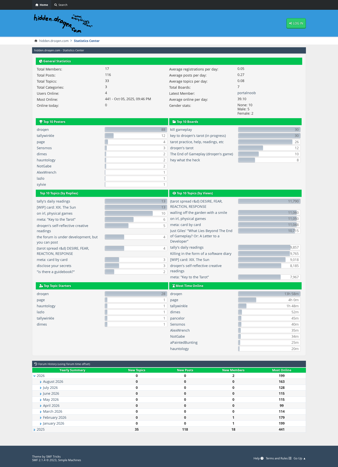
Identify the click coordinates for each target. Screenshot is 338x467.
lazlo (40, 178)
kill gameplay (181, 129)
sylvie (41, 184)
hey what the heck (185, 160)
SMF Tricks (53, 456)
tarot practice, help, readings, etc (197, 141)
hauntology (46, 160)
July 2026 (50, 387)
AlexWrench (46, 172)
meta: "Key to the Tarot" (56, 219)
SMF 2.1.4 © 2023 (44, 460)
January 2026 (53, 423)
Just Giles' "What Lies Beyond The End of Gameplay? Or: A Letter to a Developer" (201, 236)
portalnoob (246, 92)
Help (257, 458)
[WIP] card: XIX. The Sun (56, 207)
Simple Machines (69, 460)
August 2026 (53, 381)
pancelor (177, 318)
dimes (42, 154)
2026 (41, 375)
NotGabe (44, 166)
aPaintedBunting (184, 342)
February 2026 (54, 417)
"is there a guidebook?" (56, 271)
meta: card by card (52, 259)
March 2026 (52, 411)
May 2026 (51, 399)
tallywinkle (45, 135)
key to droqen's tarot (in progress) (198, 135)
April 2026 (51, 405)
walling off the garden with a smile (198, 212)
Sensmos (44, 148)
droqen (43, 129)
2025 (41, 429)
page (41, 141)
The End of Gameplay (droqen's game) (201, 154)
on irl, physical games (55, 213)
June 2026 (51, 393)
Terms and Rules (277, 458)
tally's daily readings (53, 201)
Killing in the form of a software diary (200, 253)
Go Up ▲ (300, 458)
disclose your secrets (54, 265)
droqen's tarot (181, 148)
